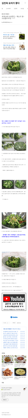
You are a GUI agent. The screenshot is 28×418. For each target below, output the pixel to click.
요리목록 (8, 8)
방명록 (15, 8)
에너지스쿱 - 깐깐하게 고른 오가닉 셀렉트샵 (9, 37)
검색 (22, 3)
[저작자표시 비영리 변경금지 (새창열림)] (19, 322)
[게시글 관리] (9, 323)
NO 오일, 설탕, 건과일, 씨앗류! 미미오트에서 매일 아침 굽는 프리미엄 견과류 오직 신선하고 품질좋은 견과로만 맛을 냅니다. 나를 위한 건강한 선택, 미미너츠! (9, 47)
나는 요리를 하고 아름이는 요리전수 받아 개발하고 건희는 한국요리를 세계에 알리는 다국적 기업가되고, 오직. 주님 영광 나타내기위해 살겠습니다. (11, 395)
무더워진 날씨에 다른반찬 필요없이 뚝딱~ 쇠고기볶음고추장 (10, 339)
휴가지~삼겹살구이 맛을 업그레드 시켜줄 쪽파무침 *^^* (11, 334)
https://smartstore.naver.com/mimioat (12, 43)
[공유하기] (7, 323)
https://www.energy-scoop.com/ (11, 32)
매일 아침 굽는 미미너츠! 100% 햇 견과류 (9, 45)
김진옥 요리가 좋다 (11, 3)
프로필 (22, 8)
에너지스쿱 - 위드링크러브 (9, 35)
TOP (25, 413)
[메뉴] (25, 3)
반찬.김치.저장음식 (8, 329)
